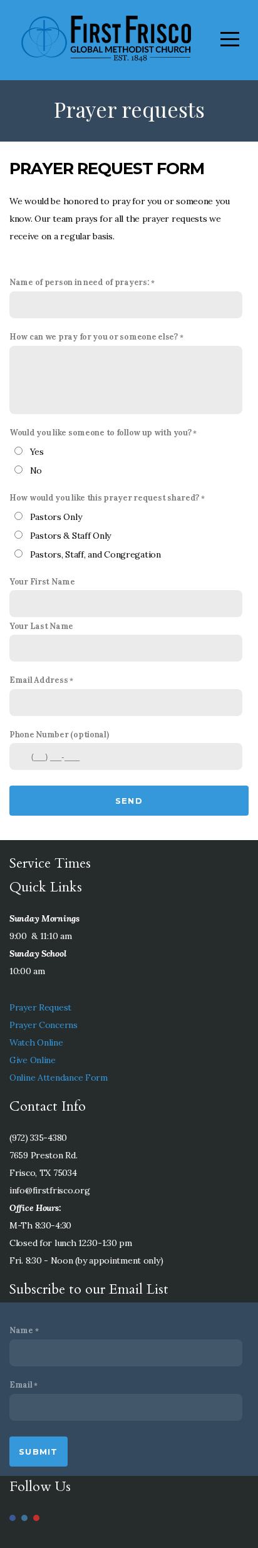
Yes (37, 451)
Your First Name (42, 581)
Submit (38, 1452)
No (36, 470)
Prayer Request (40, 1007)
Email (21, 1384)
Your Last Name (41, 626)
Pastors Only (56, 516)
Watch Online (36, 1042)
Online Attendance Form (58, 1077)
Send (129, 801)
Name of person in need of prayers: (79, 282)
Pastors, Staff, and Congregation (95, 554)
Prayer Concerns (43, 1025)
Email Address (38, 680)
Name (21, 1330)
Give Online (32, 1060)
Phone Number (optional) (59, 734)
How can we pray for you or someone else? (93, 336)
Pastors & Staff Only (70, 535)
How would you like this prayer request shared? (104, 497)
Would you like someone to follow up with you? (100, 432)
